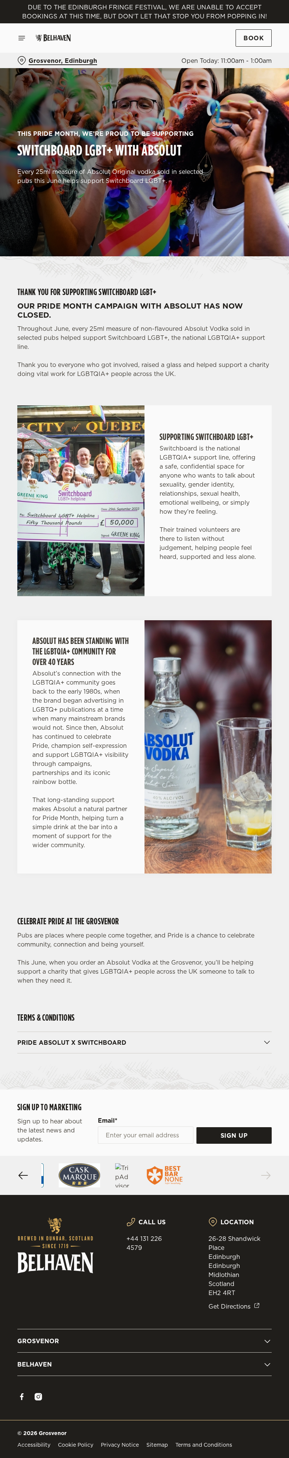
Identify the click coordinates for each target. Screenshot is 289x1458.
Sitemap (157, 1445)
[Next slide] (266, 1175)
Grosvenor (38, 1341)
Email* (107, 1120)
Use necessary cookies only (142, 807)
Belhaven (34, 1364)
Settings (255, 783)
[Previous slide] (23, 1175)
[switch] (109, 755)
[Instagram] (38, 1396)
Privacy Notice (120, 1445)
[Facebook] (21, 1396)
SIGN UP (234, 1135)
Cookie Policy (75, 1445)
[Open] (21, 38)
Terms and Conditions (203, 1445)
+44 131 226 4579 (144, 1243)
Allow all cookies (235, 807)
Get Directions (229, 1306)
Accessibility (33, 1445)
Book (254, 38)
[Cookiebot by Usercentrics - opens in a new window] (247, 645)
